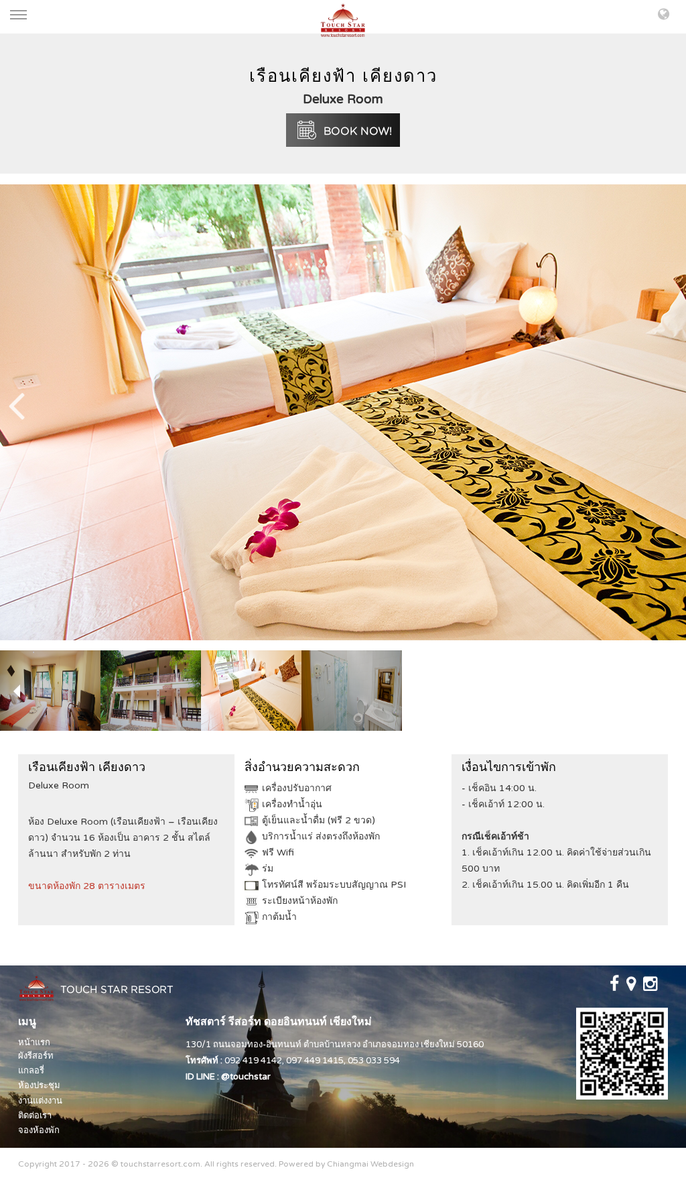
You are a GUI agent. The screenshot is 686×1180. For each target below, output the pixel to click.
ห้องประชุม (39, 1085)
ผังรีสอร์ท (36, 1056)
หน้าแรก (34, 1042)
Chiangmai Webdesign (370, 1164)
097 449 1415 (315, 1060)
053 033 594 (374, 1060)
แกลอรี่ (31, 1070)
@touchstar (246, 1076)
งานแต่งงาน (40, 1101)
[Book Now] (343, 129)
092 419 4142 (253, 1060)
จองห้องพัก (39, 1130)
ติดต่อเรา (35, 1115)
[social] (615, 987)
